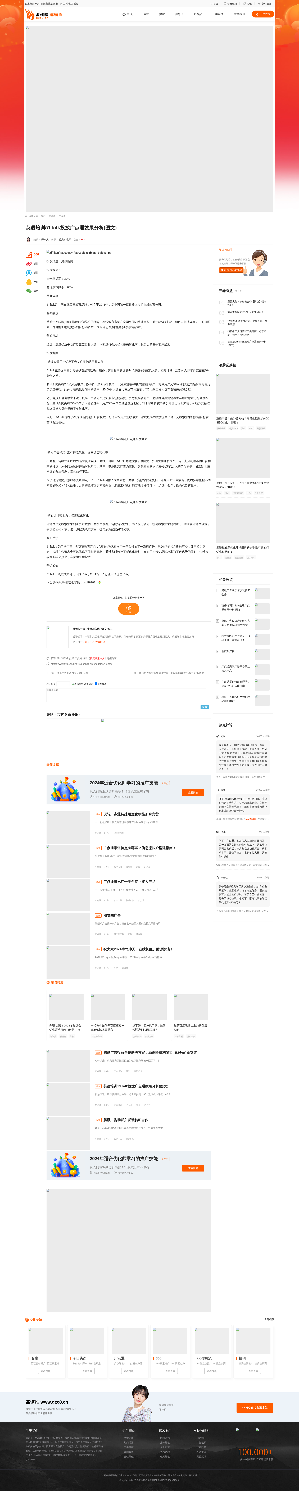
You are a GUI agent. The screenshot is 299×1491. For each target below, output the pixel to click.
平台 (70, 344)
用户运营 (165, 1442)
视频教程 (129, 1451)
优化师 (63, 1036)
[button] (128, 609)
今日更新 (230, 3)
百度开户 (259, 492)
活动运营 (165, 1447)
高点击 (94, 452)
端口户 (60, 1450)
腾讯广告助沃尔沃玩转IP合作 (72, 673)
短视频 (198, 14)
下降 (78, 574)
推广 (105, 461)
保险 (128, 1071)
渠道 (55, 261)
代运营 (69, 1450)
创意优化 (239, 557)
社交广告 (119, 546)
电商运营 (165, 1456)
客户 (161, 344)
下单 (91, 398)
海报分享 (112, 658)
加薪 (72, 1036)
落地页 (63, 515)
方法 (138, 485)
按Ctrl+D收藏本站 (255, 1407)
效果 (55, 270)
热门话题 (129, 1442)
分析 (82, 485)
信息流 (179, 14)
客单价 (152, 403)
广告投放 (118, 1071)
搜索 (162, 14)
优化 (120, 344)
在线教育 (149, 304)
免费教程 (165, 1451)
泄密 (243, 428)
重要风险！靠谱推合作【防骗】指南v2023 (242, 303)
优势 (96, 321)
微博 (32, 263)
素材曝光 (73, 480)
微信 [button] (32, 290)
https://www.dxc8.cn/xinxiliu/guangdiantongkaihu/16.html (81, 663)
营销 (49, 313)
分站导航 (129, 1456)
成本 (55, 287)
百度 (219, 492)
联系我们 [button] (239, 14)
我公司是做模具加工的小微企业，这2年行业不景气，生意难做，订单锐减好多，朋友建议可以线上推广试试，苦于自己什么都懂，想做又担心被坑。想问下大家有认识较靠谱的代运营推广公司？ (243, 894)
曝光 (202, 384)
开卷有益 (226, 290)
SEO (251, 428)
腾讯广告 (130, 900)
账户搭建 (118, 866)
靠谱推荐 (57, 982)
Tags (247, 3)
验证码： (51, 683)
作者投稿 (201, 1447)
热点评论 (226, 724)
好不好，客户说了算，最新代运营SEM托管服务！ (149, 1027)
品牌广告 (118, 1138)
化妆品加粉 (119, 832)
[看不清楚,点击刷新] (82, 684)
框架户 (51, 1450)
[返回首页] (99, 582)
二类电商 (218, 14)
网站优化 (221, 428)
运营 (146, 14)
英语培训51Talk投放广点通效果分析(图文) (242, 343)
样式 (62, 452)
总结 (91, 485)
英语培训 (56, 658)
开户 (116, 967)
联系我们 (201, 1437)
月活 (74, 384)
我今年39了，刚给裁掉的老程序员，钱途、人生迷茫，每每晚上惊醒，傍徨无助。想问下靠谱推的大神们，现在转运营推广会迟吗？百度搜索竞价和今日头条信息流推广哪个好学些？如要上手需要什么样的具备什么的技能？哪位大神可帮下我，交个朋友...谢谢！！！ (243, 757)
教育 (78, 304)
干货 (249, 492)
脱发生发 (191, 1036)
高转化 (130, 344)
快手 (219, 557)
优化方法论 (238, 492)
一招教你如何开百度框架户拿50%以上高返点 (107, 1027)
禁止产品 (118, 900)
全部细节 (269, 1319)
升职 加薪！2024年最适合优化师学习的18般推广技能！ (65, 1029)
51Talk (51, 304)
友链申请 (201, 1451)
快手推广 (251, 557)
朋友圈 (139, 934)
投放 (49, 261)
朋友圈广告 (119, 934)
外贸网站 (261, 428)
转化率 (98, 398)
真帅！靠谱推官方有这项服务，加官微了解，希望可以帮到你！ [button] (252, 819)
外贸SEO (233, 428)
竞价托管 (137, 1036)
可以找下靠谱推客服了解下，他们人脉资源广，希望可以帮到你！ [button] (249, 910)
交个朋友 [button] (264, 3)
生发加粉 (179, 1036)
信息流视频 (65, 239)
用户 (62, 361)
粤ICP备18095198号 (170, 1480)
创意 (114, 344)
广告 (97, 417)
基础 (58, 389)
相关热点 (226, 579)
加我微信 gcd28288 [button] (233, 269)
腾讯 (64, 261)
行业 (108, 574)
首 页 (128, 14)
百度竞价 (149, 1036)
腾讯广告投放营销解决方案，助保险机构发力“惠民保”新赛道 (171, 673)
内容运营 (165, 1437)
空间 (32, 281)
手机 (49, 529)
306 (32, 254)
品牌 (49, 296)
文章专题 (129, 1437)
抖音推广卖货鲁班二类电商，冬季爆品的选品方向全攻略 (242, 332)
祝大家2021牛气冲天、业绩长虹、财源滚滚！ (243, 322)
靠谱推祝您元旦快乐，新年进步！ (241, 311)
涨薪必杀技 (227, 364)
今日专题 (36, 1319)
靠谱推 (125, 967)
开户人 (45, 239)
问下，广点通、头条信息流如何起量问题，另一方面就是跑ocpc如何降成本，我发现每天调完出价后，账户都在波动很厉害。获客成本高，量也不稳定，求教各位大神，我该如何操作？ (243, 848)
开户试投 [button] (263, 14)
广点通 (62, 216)
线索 (167, 344)
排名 (108, 384)
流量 (58, 344)
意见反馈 (201, 1456)
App (103, 384)
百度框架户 (97, 1036)
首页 (214, 3)
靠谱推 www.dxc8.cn (47, 1402)
